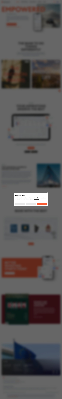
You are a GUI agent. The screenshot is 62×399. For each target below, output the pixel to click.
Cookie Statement (36, 199)
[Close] (48, 192)
